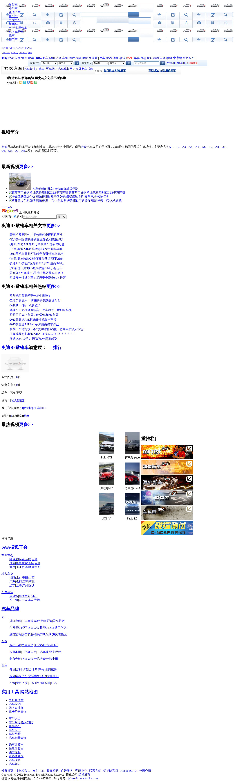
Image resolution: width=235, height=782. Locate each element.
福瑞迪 (13, 559)
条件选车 (15, 726)
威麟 (54, 669)
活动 (156, 58)
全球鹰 (33, 669)
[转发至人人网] (28, 82)
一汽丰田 (52, 658)
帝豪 (12, 676)
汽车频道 (29, 68)
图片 (72, 58)
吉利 (19, 669)
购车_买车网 (47, 68)
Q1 (223, 146)
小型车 (13, 8)
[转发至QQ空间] (24, 82)
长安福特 (40, 645)
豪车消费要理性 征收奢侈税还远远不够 (36, 234)
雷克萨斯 (58, 620)
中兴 (32, 683)
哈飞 (43, 676)
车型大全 (15, 718)
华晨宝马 (27, 645)
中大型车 (15, 20)
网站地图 (29, 691)
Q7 (16, 150)
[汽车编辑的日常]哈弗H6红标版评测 (55, 188)
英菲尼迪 (46, 620)
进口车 (13, 39)
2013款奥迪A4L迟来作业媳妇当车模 (33, 319)
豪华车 (13, 24)
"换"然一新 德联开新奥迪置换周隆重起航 (36, 239)
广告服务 (67, 770)
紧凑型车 (15, 12)
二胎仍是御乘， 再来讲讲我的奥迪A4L (35, 300)
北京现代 (55, 652)
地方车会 (7, 573)
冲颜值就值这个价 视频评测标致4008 (84, 196)
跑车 (12, 35)
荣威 (19, 683)
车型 (65, 58)
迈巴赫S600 (132, 457)
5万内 (5, 48)
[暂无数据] (17, 400)
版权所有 (84, 774)
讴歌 (37, 620)
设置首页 (7, 770)
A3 (184, 146)
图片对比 (181, 63)
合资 (4, 641)
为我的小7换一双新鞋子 (25, 305)
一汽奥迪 (43, 652)
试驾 (59, 58)
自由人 (23, 599)
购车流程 (15, 752)
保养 (109, 58)
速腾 (12, 567)
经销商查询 (16, 756)
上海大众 (27, 658)
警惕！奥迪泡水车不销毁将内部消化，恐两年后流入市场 (46, 329)
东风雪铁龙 (59, 634)
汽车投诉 (15, 704)
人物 (18, 58)
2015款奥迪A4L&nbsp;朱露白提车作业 (34, 324)
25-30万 (14, 52)
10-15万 (20, 48)
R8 (23, 150)
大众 (84, 146)
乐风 (37, 563)
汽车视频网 (65, 68)
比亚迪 (39, 683)
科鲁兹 (20, 563)
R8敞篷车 (19, 347)
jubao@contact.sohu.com (83, 778)
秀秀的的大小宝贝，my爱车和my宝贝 (34, 314)
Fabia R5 (132, 518)
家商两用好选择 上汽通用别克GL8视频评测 (97, 192)
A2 (177, 146)
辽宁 (12, 585)
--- (48, 347)
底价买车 (170, 70)
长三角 (13, 599)
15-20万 (28, 48)
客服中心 (81, 770)
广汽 (54, 683)
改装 (122, 58)
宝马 (34, 559)
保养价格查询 (17, 711)
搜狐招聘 (53, 770)
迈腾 (28, 559)
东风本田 (15, 652)
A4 (190, 146)
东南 (47, 683)
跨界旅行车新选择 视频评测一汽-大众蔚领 (94, 200)
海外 (24, 58)
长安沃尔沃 (44, 634)
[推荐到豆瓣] (35, 82)
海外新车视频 (84, 68)
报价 (85, 58)
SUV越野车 (16, 31)
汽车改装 (15, 760)
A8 (217, 146)
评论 (11, 58)
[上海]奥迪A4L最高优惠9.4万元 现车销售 (36, 249)
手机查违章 (16, 700)
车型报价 (15, 730)
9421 (34, 596)
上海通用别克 (57, 627)
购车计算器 (16, 744)
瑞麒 (47, 669)
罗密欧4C (106, 488)
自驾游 (13, 596)
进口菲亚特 (29, 634)
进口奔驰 (15, 620)
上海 (19, 585)
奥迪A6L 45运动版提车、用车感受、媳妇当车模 (41, 310)
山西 (32, 577)
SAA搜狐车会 (14, 547)
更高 (30, 52)
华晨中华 (34, 676)
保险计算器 (16, 748)
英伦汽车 (22, 676)
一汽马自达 (29, 652)
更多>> (26, 166)
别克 (12, 563)
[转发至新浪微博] (31, 82)
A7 (210, 146)
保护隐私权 (110, 770)
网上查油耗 (16, 707)
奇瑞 (12, 669)
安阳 (25, 577)
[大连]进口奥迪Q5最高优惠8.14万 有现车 (36, 268)
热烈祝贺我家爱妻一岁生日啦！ (30, 295)
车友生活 (7, 592)
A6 (204, 146)
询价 (26, 415)
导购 (52, 58)
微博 (169, 58)
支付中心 (38, 770)
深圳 (32, 585)
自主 (4, 665)
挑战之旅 (24, 596)
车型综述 (154, 70)
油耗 (116, 58)
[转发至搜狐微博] (20, 82)
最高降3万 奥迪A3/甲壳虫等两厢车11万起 (36, 272)
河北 (32, 581)
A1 (171, 146)
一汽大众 (40, 658)
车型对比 (171, 63)
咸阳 (12, 577)
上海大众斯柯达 (38, 627)
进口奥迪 (27, 620)
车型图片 (15, 733)
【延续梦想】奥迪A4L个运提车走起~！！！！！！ (43, 333)
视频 (78, 58)
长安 (25, 683)
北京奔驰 (15, 658)
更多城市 (189, 58)
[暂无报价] (29, 408)
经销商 (93, 58)
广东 (12, 581)
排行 (57, 347)
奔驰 (28, 567)
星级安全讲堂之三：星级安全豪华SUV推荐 (38, 277)
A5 (197, 146)
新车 (45, 58)
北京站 (177, 58)
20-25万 (6, 52)
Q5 (10, 150)
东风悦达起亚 (18, 627)
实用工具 (10, 691)
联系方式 (95, 770)
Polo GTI (106, 457)
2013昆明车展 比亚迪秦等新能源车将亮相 (36, 253)
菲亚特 (20, 567)
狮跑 (22, 559)
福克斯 (29, 563)
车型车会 (7, 555)
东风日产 (52, 645)
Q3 (3, 150)
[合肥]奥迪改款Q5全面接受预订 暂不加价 (36, 258)
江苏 (25, 581)
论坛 (162, 70)
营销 (31, 58)
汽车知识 (15, 763)
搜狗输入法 (23, 770)
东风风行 (53, 676)
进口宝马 (15, 634)
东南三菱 (15, 645)
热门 (4, 617)
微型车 (13, 4)
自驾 (162, 58)
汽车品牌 (10, 608)
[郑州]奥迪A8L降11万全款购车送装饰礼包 (37, 244)
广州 (25, 585)
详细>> (41, 408)
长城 (12, 683)
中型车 (13, 16)
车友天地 (34, 599)
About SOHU (128, 770)
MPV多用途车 (18, 27)
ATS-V (106, 518)
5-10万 (12, 48)
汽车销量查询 (17, 737)
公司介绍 (145, 770)
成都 (19, 581)
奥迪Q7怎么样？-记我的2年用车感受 (33, 338)
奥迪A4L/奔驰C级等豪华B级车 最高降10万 (37, 263)
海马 (41, 669)
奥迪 (4, 146)
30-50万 (23, 52)
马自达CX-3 (132, 488)
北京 (19, 577)
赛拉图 (36, 567)
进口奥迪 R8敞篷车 (115, 70)
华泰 (25, 669)
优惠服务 (146, 58)
